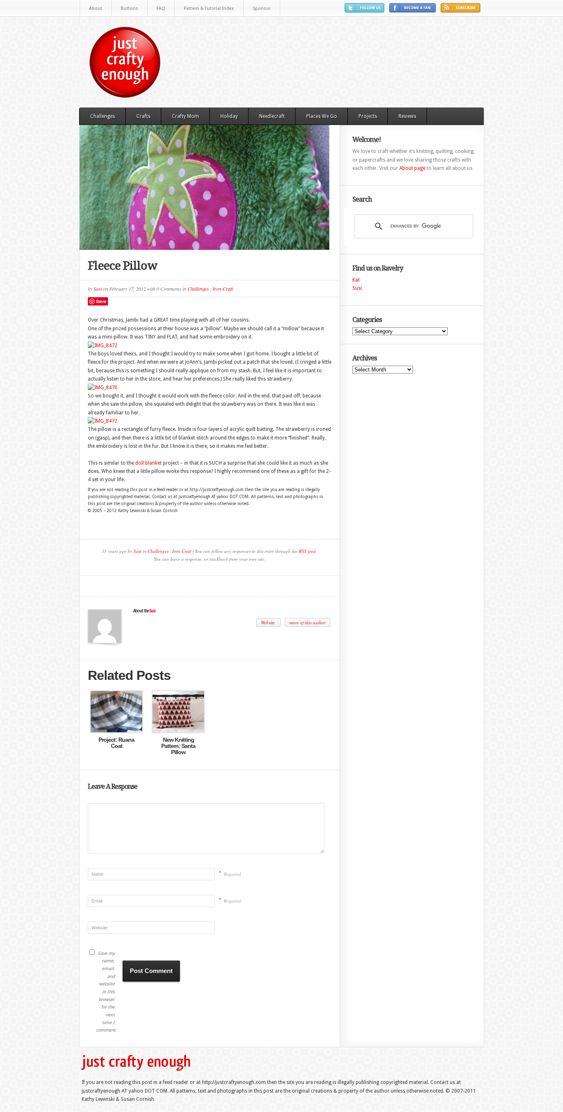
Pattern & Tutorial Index (209, 8)
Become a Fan (413, 11)
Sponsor (262, 8)
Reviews (407, 116)
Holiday (229, 116)
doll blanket (148, 463)
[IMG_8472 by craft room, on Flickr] (102, 345)
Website (268, 622)
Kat (356, 280)
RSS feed (307, 551)
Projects (368, 116)
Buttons (129, 8)
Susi (98, 288)
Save (101, 301)
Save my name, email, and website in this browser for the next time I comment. (105, 992)
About (95, 8)
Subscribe (461, 11)
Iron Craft (223, 288)
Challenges (102, 116)
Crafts (143, 116)
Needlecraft (272, 116)
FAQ (161, 8)
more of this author (307, 622)
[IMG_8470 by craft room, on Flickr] (102, 387)
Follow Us (365, 11)
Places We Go (321, 116)
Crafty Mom (185, 116)
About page (412, 168)
